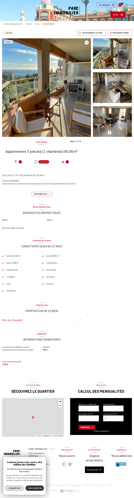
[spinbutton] (113, 418)
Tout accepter (35, 488)
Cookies (110, 485)
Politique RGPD (98, 485)
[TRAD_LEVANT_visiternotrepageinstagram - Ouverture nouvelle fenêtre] (70, 464)
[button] (109, 133)
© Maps (46, 436)
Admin (87, 485)
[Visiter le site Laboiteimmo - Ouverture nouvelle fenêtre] (70, 491)
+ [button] (60, 401)
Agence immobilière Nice (13, 24)
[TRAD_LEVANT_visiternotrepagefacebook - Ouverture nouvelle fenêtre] (64, 464)
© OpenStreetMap (57, 436)
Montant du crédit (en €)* (87, 404)
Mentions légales (75, 485)
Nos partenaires (60, 485)
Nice (38, 24)
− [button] (60, 405)
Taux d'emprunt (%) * (110, 414)
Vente (29, 24)
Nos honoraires (47, 485)
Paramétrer (14, 488)
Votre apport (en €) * (86, 414)
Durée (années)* (109, 404)
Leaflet (38, 436)
